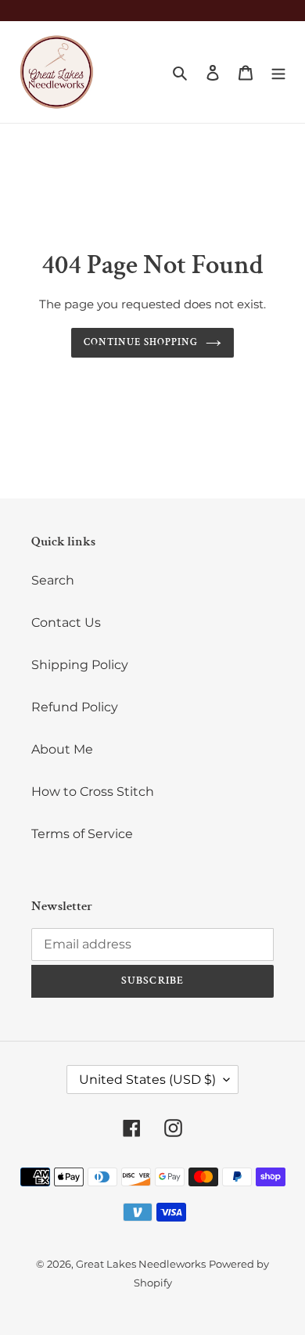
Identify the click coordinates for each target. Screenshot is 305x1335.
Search (52, 580)
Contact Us (66, 622)
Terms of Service (82, 833)
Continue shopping (141, 342)
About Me (62, 749)
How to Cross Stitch (92, 791)
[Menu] (278, 72)
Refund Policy (74, 707)
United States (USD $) (147, 1079)
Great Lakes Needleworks (141, 1264)
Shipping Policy (79, 664)
